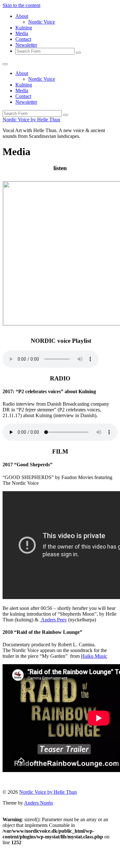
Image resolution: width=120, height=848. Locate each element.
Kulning (23, 27)
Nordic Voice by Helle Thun (31, 119)
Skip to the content (21, 5)
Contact (23, 39)
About (21, 16)
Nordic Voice (41, 22)
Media (21, 33)
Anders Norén (38, 803)
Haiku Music (94, 656)
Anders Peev (53, 619)
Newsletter (26, 45)
